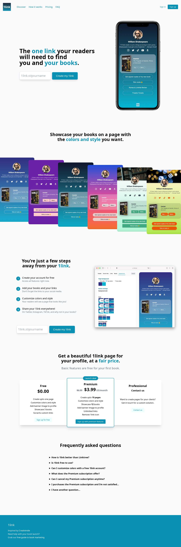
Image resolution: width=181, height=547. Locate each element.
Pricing (49, 6)
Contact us (137, 410)
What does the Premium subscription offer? (75, 473)
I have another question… (65, 489)
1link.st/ (26, 76)
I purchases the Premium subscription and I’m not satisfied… (85, 484)
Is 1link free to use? (62, 462)
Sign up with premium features (91, 421)
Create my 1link (65, 75)
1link (11, 525)
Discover (21, 6)
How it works (35, 6)
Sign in (163, 7)
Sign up (173, 7)
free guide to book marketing (30, 537)
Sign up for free (43, 420)
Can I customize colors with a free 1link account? (78, 468)
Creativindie (24, 530)
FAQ (58, 6)
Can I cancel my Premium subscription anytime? (78, 478)
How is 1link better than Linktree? (70, 457)
